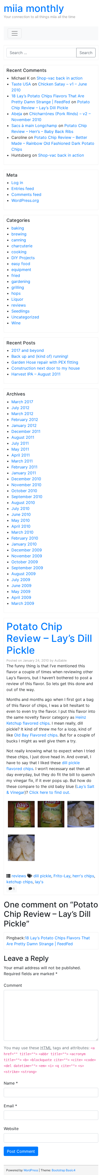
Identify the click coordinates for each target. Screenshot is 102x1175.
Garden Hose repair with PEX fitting (44, 362)
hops (16, 293)
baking (17, 228)
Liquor (17, 299)
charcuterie (21, 245)
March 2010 (22, 532)
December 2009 (26, 549)
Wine (16, 322)
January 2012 (24, 425)
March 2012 (22, 413)
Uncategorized (25, 317)
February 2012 (24, 419)
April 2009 (21, 597)
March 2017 (22, 401)
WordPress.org (25, 200)
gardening (20, 281)
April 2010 (20, 526)
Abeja (16, 113)
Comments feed (26, 194)
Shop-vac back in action (59, 78)
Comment (13, 985)
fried (15, 275)
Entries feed (22, 188)
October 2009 (24, 561)
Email (10, 1105)
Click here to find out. (49, 792)
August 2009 (23, 573)
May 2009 (20, 591)
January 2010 (24, 544)
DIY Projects (23, 257)
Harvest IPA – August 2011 (35, 374)
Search (85, 52)
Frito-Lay (61, 875)
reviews (18, 305)
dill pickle (42, 875)
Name (11, 1083)
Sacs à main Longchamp (34, 125)
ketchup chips (19, 881)
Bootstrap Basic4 (64, 1170)
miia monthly (34, 8)
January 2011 (23, 472)
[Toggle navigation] (15, 33)
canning (18, 239)
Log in (17, 182)
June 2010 (21, 514)
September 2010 (26, 496)
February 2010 (24, 538)
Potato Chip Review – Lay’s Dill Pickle (49, 638)
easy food (20, 263)
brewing (18, 233)
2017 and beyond (27, 350)
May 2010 (20, 520)
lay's (39, 881)
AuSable (60, 660)
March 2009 (22, 603)
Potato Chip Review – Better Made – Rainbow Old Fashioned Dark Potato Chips (52, 143)
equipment (21, 269)
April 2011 (20, 455)
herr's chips (83, 875)
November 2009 (26, 555)
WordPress (31, 1170)
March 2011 (22, 461)
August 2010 (23, 502)
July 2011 (20, 443)
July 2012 (20, 407)
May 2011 (20, 449)
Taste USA (21, 84)
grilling (17, 287)
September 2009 (27, 567)
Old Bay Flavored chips (35, 735)
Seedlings (20, 311)
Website (11, 1128)
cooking (18, 251)
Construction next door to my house (45, 368)
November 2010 (26, 484)
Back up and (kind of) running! (39, 356)
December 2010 (26, 478)
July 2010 (20, 508)
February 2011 (24, 466)
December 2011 (25, 431)
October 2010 (24, 490)
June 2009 (21, 585)
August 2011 (22, 437)
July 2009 (20, 579)
